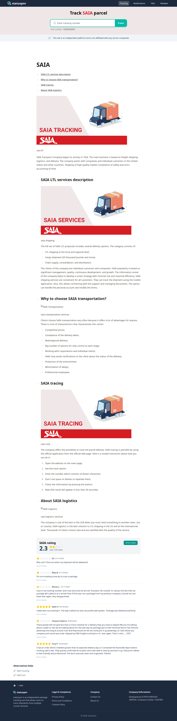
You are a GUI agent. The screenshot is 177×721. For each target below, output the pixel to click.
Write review (131, 543)
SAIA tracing (47, 84)
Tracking (124, 3)
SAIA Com (21, 675)
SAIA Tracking (23, 671)
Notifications (139, 3)
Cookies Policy (58, 704)
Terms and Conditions (62, 700)
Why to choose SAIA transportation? (59, 79)
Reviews (164, 3)
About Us (94, 700)
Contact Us (95, 697)
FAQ (153, 3)
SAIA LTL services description (56, 74)
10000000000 (69, 29)
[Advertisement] (30, 51)
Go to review (41, 566)
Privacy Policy (58, 697)
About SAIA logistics (51, 90)
